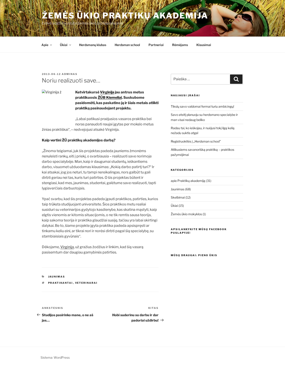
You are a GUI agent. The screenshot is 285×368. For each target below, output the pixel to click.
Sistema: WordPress (55, 357)
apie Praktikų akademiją (188, 181)
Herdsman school (127, 45)
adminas (69, 74)
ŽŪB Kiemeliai (110, 97)
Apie (44, 45)
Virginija (107, 92)
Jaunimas (56, 276)
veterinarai (86, 282)
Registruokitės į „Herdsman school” (196, 141)
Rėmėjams (180, 45)
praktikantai (60, 282)
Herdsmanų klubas (92, 45)
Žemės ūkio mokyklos (186, 214)
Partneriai (156, 45)
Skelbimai (178, 197)
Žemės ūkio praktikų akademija (125, 15)
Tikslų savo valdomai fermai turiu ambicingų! (202, 106)
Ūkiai (63, 45)
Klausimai (203, 45)
